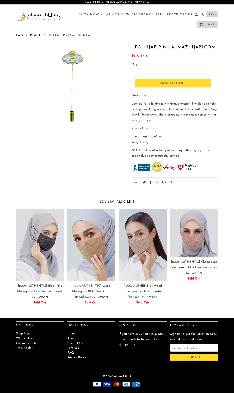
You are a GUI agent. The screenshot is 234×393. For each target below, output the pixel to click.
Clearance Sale (26, 343)
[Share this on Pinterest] (156, 182)
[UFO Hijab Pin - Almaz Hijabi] (72, 86)
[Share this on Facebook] (150, 182)
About (71, 338)
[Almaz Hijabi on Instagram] (127, 345)
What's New (24, 338)
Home (71, 333)
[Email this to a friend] (169, 182)
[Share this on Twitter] (143, 182)
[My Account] (197, 15)
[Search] (202, 15)
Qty (134, 64)
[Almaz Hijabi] (40, 16)
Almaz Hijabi (122, 376)
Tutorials (73, 348)
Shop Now (23, 333)
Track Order (24, 348)
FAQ (70, 352)
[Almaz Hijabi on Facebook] (120, 345)
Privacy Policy (76, 357)
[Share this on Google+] (163, 182)
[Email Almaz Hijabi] (134, 345)
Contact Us (75, 343)
